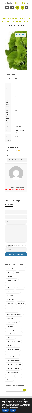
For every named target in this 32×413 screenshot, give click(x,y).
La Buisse (19, 287)
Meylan (17, 307)
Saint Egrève (10, 337)
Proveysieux (10, 318)
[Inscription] (7, 7)
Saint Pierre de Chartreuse (14, 364)
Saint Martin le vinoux (12, 356)
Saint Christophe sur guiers (14, 333)
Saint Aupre (10, 326)
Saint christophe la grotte (13, 330)
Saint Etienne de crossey (13, 341)
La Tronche (10, 295)
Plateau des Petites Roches (14, 314)
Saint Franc (10, 345)
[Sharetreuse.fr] (16, 3)
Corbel (8, 272)
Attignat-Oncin (11, 268)
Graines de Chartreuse (16, 25)
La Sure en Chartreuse (12, 291)
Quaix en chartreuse (12, 322)
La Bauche (9, 287)
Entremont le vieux (12, 284)
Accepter (5, 410)
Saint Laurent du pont (12, 353)
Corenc (17, 272)
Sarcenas (9, 376)
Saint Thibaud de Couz (12, 372)
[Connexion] (12, 7)
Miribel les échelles (12, 310)
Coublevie (9, 276)
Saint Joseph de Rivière (13, 349)
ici (18, 407)
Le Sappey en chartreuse (13, 299)
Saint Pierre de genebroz (13, 368)
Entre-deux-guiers (11, 280)
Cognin (22, 268)
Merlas (8, 307)
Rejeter (12, 410)
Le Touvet (21, 303)
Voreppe (9, 379)
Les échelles (10, 303)
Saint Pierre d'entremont (13, 360)
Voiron (18, 376)
